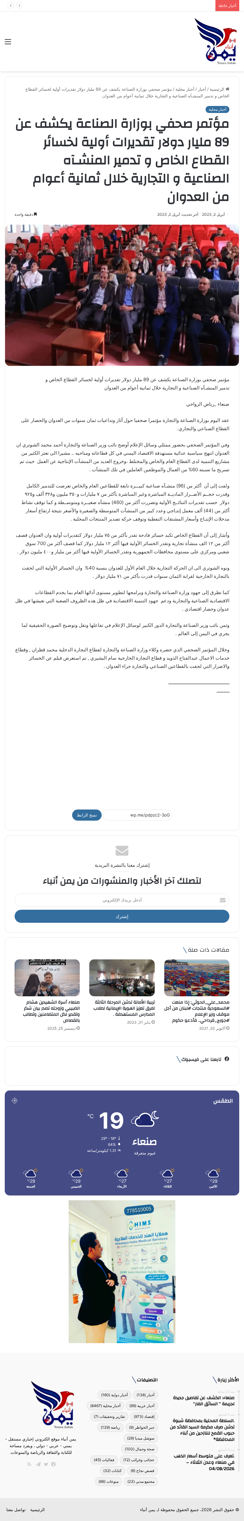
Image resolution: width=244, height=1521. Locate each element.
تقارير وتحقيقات (109, 1416)
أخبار (202, 89)
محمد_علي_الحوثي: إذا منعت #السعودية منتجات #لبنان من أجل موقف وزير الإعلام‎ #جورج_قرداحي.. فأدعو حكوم (196, 1011)
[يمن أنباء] (216, 41)
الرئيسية (218, 89)
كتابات (112, 1470)
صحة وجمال (139, 1449)
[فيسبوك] (52, 1464)
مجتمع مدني (140, 1481)
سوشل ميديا (140, 1438)
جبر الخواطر (141, 1427)
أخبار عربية (141, 1405)
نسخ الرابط (87, 814)
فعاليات (104, 1459)
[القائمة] (8, 44)
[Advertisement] (122, 749)
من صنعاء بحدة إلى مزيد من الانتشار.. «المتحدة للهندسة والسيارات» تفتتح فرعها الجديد (136, 5)
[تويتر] (44, 1464)
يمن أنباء (147, 1509)
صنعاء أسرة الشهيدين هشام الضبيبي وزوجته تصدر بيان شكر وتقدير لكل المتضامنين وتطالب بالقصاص (51, 1011)
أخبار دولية (114, 1394)
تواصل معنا (16, 1509)
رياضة (110, 1427)
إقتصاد (144, 1416)
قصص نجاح (142, 1470)
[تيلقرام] (37, 1464)
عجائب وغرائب (138, 1459)
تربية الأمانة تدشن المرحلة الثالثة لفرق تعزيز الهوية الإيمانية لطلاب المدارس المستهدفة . (124, 1008)
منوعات (108, 1481)
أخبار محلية (184, 89)
